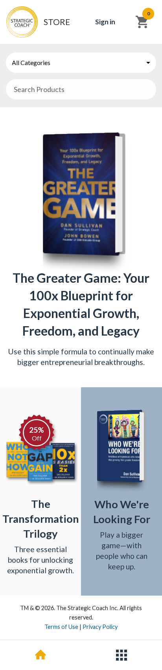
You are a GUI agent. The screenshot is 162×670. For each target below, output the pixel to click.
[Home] (40, 655)
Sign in (105, 22)
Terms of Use (61, 626)
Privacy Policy (100, 626)
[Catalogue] (121, 655)
